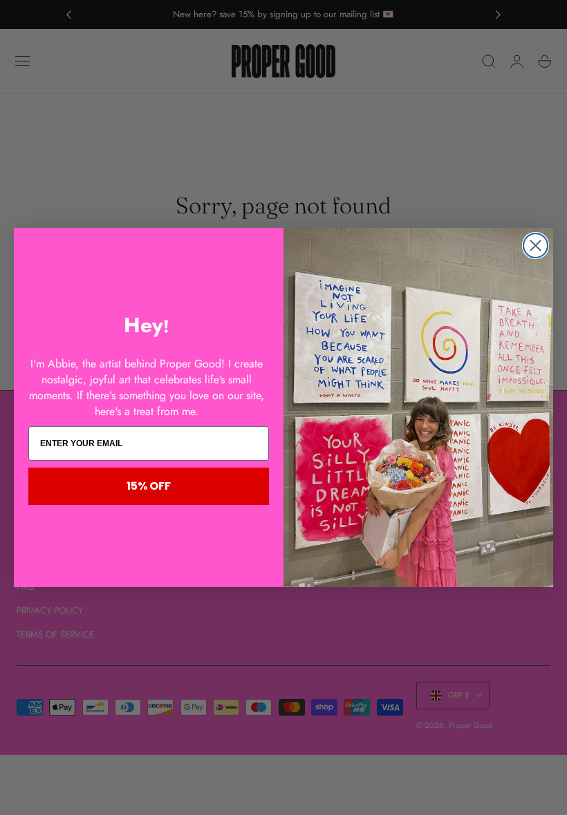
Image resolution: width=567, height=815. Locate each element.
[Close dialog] (535, 245)
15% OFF (149, 486)
